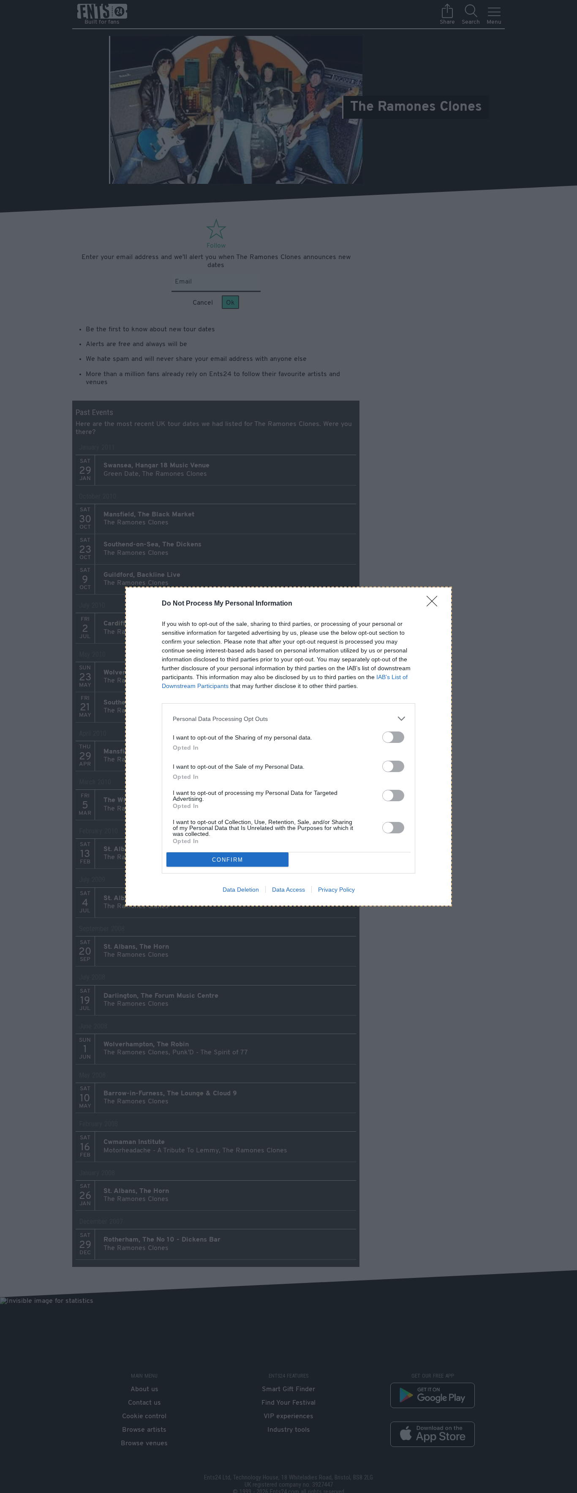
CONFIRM (227, 860)
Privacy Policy (336, 889)
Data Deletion (241, 889)
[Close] (435, 604)
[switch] (393, 737)
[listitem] (288, 718)
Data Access (288, 889)
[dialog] (288, 746)
